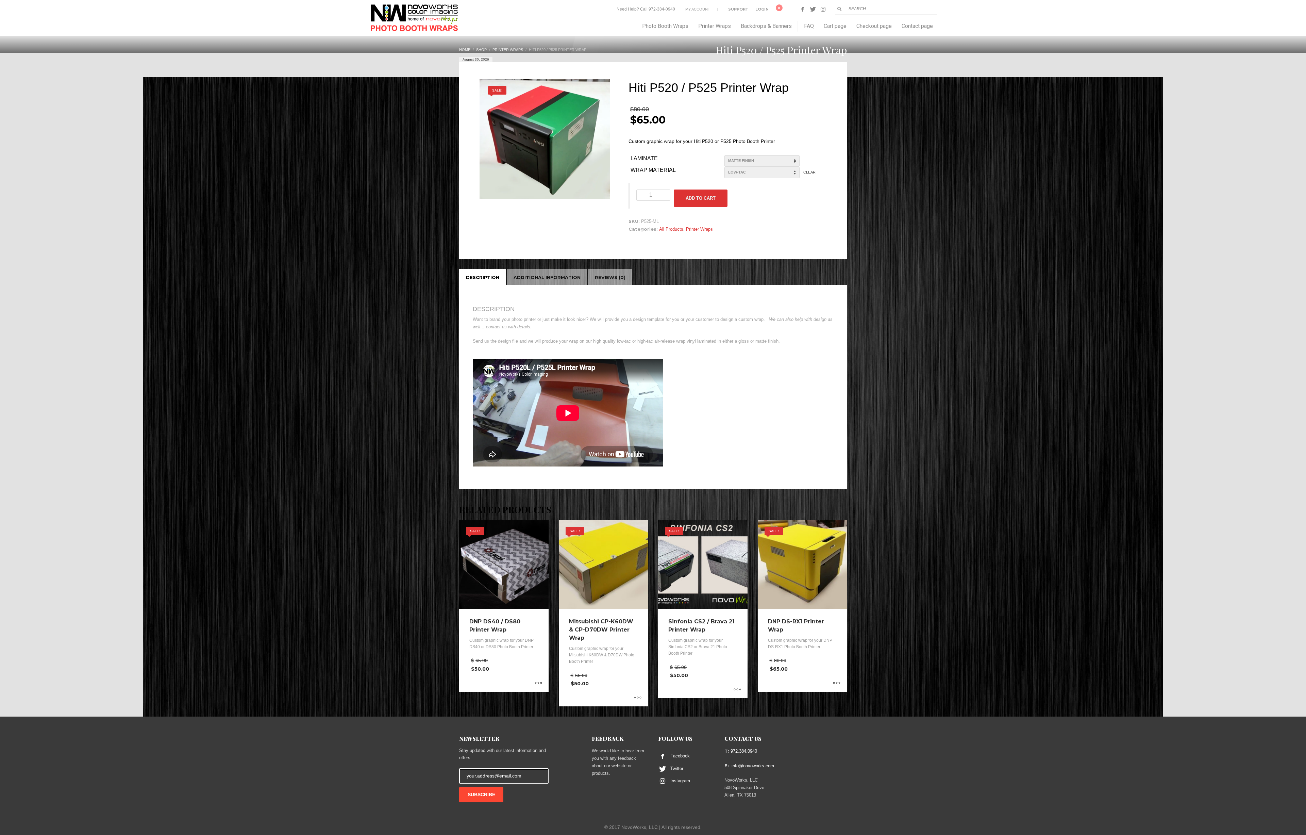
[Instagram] (823, 9)
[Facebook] (803, 9)
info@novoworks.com (753, 765)
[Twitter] (813, 9)
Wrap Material (653, 170)
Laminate (644, 158)
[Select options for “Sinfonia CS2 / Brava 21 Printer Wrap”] (737, 689)
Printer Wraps (699, 229)
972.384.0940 (744, 751)
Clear (809, 172)
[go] (839, 8)
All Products (671, 229)
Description (482, 277)
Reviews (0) (610, 277)
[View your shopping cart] (783, 9)
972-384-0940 (662, 9)
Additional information (547, 277)
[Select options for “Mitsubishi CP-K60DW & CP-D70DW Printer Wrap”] (637, 697)
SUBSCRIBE (481, 794)
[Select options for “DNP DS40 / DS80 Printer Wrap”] (538, 683)
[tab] (482, 277)
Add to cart (701, 198)
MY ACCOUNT (697, 9)
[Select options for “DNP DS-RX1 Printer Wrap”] (836, 683)
